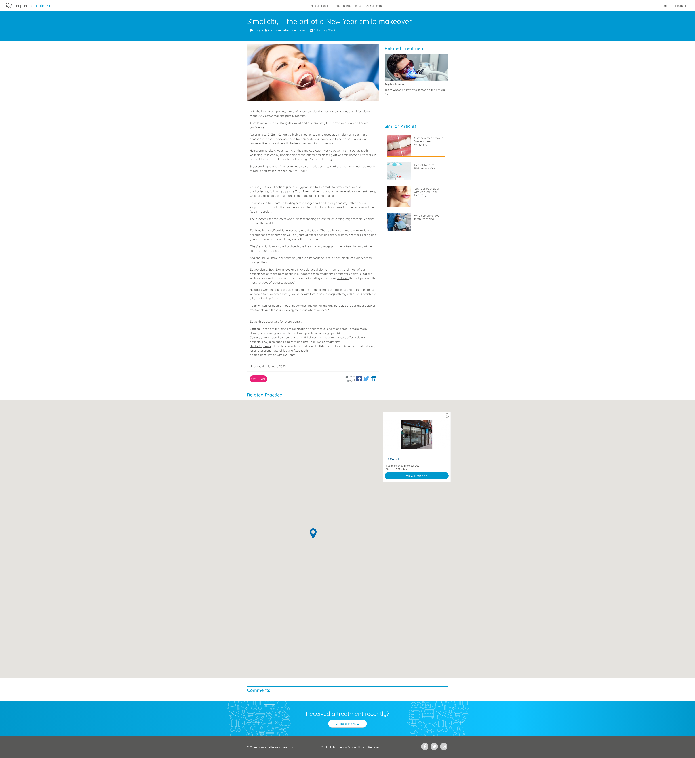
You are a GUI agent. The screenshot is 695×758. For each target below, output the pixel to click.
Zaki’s (254, 203)
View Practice (416, 476)
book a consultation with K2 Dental (273, 355)
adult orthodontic (283, 305)
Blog (256, 30)
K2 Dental (274, 203)
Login (664, 5)
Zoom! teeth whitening (309, 191)
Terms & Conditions (352, 747)
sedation (343, 278)
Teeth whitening (260, 305)
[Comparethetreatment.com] (28, 5)
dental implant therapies (329, 305)
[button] (359, 378)
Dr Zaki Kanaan (277, 134)
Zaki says (256, 187)
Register (680, 5)
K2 (333, 258)
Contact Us (328, 747)
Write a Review (347, 723)
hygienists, (262, 191)
